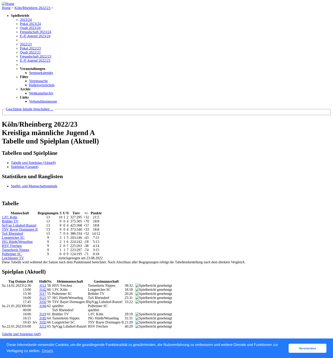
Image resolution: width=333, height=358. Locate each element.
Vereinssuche (38, 81)
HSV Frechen (12, 246)
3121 (42, 298)
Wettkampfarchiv (41, 93)
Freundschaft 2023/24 (35, 32)
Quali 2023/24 (30, 28)
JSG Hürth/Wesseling (17, 242)
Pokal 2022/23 (30, 48)
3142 (42, 289)
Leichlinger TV (13, 258)
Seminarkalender (41, 73)
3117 (42, 294)
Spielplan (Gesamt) (24, 167)
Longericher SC (13, 237)
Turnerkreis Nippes (15, 250)
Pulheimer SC (12, 254)
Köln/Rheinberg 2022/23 (32, 8)
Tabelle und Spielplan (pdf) (21, 334)
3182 (42, 318)
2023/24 (26, 20)
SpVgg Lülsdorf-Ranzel (19, 225)
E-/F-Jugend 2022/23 (35, 60)
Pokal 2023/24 (30, 24)
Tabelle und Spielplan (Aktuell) (33, 163)
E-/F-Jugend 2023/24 (35, 36)
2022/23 (26, 44)
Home (6, 8)
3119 (42, 314)
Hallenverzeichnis (42, 85)
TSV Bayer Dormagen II (20, 229)
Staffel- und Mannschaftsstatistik (34, 186)
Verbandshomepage (43, 101)
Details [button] (47, 351)
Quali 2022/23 (30, 52)
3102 (42, 302)
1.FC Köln (9, 217)
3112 (42, 285)
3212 (42, 326)
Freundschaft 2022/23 (35, 56)
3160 (42, 306)
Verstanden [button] (307, 348)
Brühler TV (10, 221)
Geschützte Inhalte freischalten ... (29, 109)
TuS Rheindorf (12, 233)
